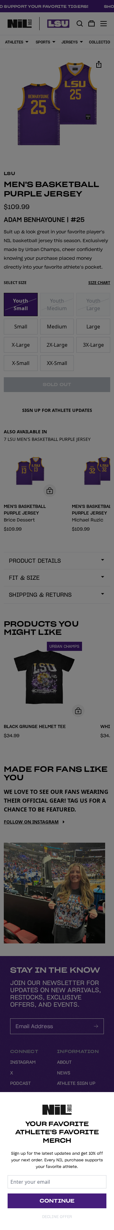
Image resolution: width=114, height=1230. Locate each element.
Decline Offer (57, 1216)
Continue (57, 1201)
